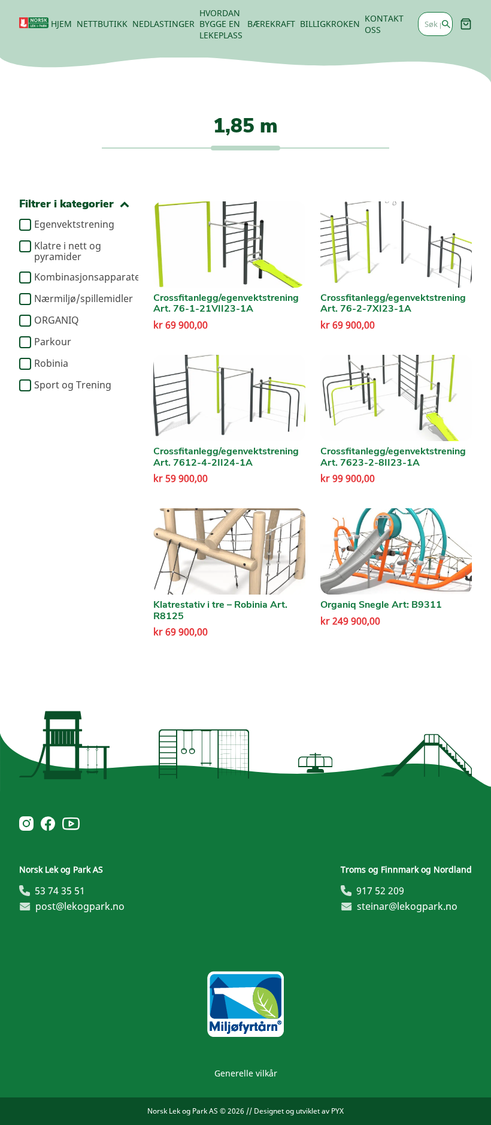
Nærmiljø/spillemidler (81, 299)
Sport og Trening (72, 385)
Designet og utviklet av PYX (299, 1111)
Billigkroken (330, 23)
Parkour (52, 342)
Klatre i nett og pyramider (67, 251)
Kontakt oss (384, 24)
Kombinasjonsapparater (81, 277)
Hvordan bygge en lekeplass (221, 24)
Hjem (61, 23)
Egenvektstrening (74, 225)
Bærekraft (271, 23)
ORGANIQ (56, 321)
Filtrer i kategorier (66, 204)
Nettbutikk (102, 23)
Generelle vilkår (245, 1073)
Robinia (51, 364)
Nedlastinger (163, 23)
